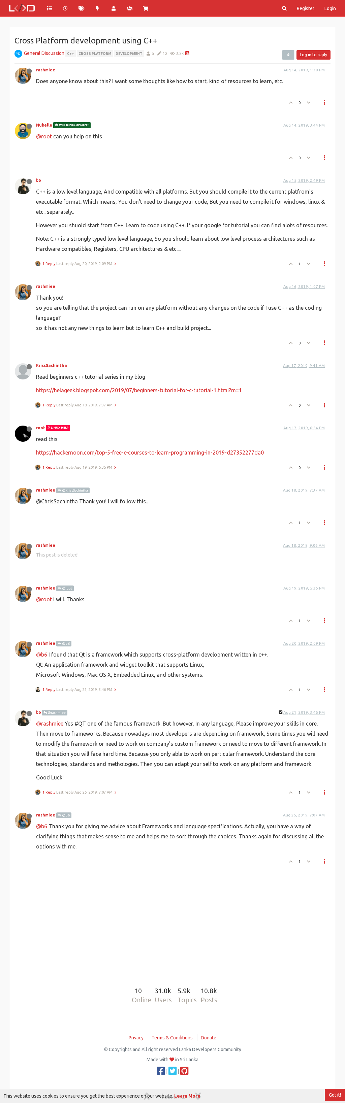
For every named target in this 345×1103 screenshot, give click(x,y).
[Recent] (66, 8)
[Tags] (81, 8)
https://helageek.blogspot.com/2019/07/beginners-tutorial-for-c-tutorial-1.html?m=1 (139, 390)
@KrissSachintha (74, 490)
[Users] (113, 8)
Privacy (136, 1037)
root (40, 428)
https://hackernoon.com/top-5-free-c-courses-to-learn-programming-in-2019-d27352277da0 (150, 452)
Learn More (187, 1096)
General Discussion (44, 53)
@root (44, 136)
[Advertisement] (172, 918)
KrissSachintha (51, 365)
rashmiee (45, 70)
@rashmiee (56, 712)
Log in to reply (313, 55)
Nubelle (44, 125)
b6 (38, 180)
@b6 (65, 643)
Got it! (335, 1095)
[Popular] (98, 8)
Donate (208, 1037)
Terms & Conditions (172, 1037)
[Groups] (130, 8)
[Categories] (49, 8)
